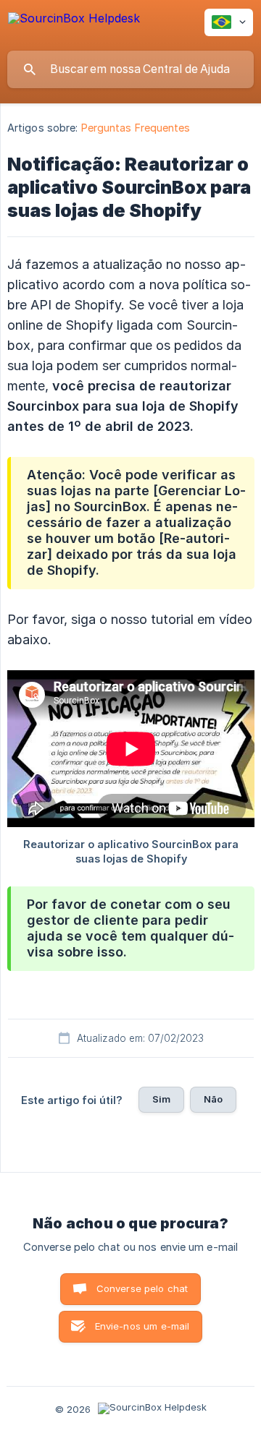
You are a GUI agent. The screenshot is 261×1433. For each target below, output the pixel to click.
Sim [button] (161, 1099)
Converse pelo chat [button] (142, 1288)
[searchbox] (130, 69)
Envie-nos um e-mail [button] (142, 1326)
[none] (74, 25)
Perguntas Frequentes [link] (136, 127)
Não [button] (213, 1099)
